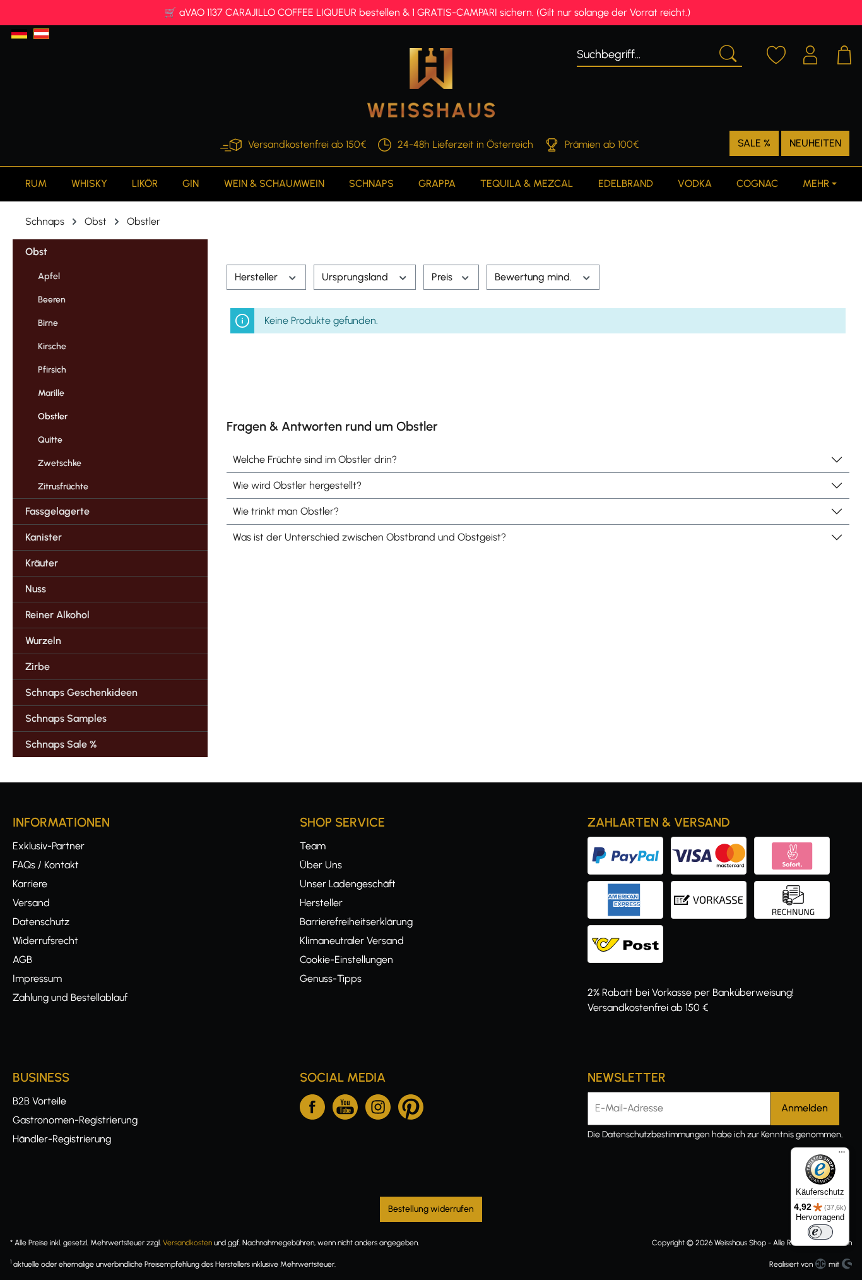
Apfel (49, 276)
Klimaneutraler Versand (352, 941)
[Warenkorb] (844, 53)
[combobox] (644, 52)
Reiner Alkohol (57, 615)
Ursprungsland (356, 277)
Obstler (53, 416)
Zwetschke (59, 463)
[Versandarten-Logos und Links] (629, 932)
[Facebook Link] (312, 1104)
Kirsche (52, 346)
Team (313, 846)
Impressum (37, 978)
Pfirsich (52, 369)
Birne (48, 323)
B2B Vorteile (39, 1101)
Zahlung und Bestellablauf (70, 997)
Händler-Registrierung (62, 1139)
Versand (31, 903)
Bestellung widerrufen (431, 1209)
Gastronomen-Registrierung (75, 1120)
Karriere (30, 884)
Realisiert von (791, 1264)
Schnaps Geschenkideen (81, 692)
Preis (443, 277)
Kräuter (41, 563)
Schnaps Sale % (61, 744)
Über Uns (321, 865)
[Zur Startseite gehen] (431, 82)
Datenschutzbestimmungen (656, 1134)
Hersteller (257, 277)
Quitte (50, 439)
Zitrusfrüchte (63, 486)
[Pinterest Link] (410, 1104)
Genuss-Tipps (331, 978)
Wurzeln (43, 641)
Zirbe (37, 667)
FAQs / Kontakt (46, 865)
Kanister (43, 537)
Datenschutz (41, 922)
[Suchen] (727, 52)
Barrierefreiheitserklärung (356, 922)
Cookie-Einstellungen (346, 960)
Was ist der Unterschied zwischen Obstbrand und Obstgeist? (369, 537)
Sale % (754, 143)
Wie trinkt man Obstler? (286, 511)
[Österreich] (41, 33)
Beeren (52, 299)
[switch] (820, 1232)
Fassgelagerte (57, 511)
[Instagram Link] (378, 1104)
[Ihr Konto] (810, 53)
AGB (22, 960)
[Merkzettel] (776, 53)
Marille (51, 393)
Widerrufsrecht (45, 941)
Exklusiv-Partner (49, 846)
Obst (36, 252)
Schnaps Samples (66, 718)
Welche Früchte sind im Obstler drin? (315, 459)
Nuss (35, 589)
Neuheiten (815, 143)
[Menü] (841, 1155)
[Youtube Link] (345, 1104)
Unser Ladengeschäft (348, 884)
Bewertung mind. (534, 277)
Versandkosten (187, 1242)
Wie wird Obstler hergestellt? (297, 485)
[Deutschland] (19, 33)
